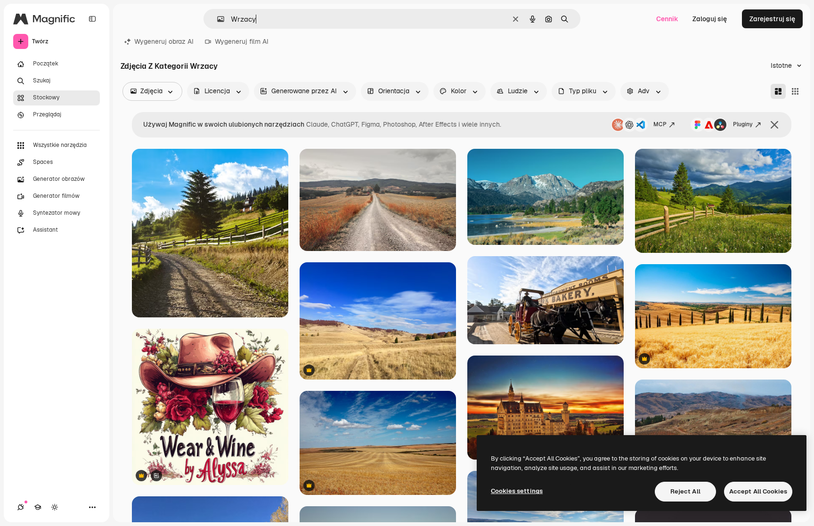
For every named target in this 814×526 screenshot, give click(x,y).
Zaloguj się (709, 19)
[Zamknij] (774, 124)
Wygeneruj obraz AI (164, 41)
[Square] (795, 91)
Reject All (685, 491)
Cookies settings (517, 491)
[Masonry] (778, 91)
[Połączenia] (20, 507)
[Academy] (37, 507)
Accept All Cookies (758, 491)
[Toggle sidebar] (92, 18)
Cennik (667, 19)
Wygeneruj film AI (242, 41)
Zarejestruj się (772, 19)
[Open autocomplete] (217, 19)
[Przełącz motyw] (54, 507)
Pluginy (743, 124)
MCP (660, 124)
